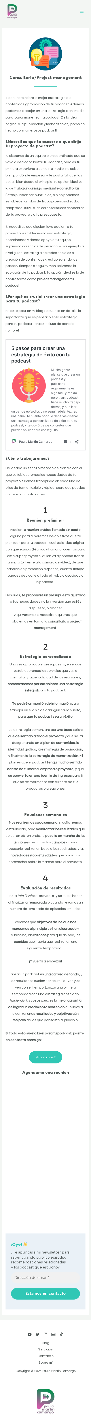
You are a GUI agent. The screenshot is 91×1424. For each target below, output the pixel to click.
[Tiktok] (61, 1334)
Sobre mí (45, 1362)
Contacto (46, 1356)
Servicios (45, 1349)
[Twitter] (38, 1334)
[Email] (53, 1334)
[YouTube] (30, 1334)
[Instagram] (45, 1334)
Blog (45, 1343)
